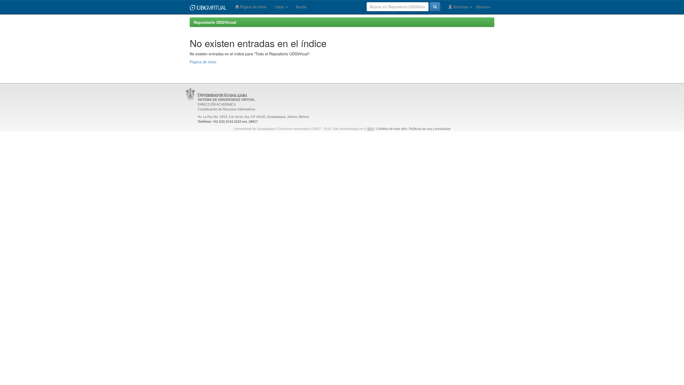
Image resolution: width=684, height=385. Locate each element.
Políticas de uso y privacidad (429, 129)
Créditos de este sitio (391, 129)
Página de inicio (253, 6)
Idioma (482, 6)
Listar (280, 6)
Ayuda (301, 6)
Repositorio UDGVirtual (215, 22)
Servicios (460, 6)
